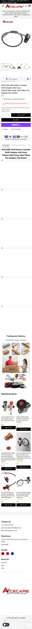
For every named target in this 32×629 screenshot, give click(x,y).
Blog (2, 565)
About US (4, 562)
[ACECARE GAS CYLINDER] (14, 6)
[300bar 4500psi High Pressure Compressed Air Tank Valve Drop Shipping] (23, 405)
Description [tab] (5, 145)
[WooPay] (16, 125)
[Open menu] (3, 6)
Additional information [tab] (19, 145)
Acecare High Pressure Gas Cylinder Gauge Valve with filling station (7, 418)
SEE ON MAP (4, 544)
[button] (4, 66)
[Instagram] (7, 553)
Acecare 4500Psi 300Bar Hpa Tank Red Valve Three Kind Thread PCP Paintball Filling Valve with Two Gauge (23, 456)
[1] (16, 39)
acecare (7, 528)
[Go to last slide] (2, 67)
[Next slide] (29, 67)
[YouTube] (2, 553)
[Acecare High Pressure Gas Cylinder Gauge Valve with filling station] (8, 405)
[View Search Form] (23, 6)
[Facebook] (12, 553)
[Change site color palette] (6, 624)
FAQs (2, 568)
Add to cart (21, 115)
